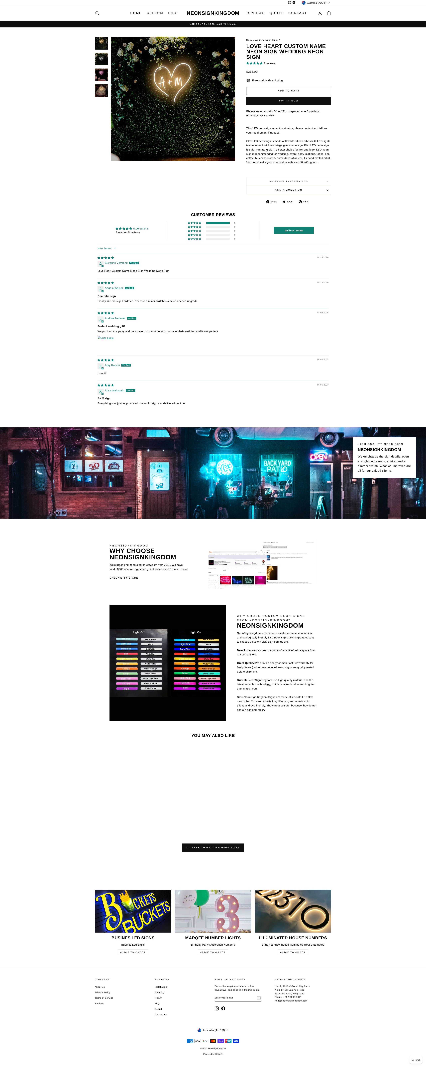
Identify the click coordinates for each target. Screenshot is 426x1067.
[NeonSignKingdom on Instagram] (217, 1008)
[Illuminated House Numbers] (293, 911)
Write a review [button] (294, 230)
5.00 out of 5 (141, 228)
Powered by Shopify (213, 1054)
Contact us (161, 1014)
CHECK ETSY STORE (123, 577)
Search (159, 1009)
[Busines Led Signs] (133, 911)
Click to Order (133, 952)
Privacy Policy (102, 992)
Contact (297, 13)
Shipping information (288, 181)
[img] (106, 257)
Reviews (256, 13)
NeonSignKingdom (213, 13)
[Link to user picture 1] (105, 344)
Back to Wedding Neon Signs (215, 847)
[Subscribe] (259, 998)
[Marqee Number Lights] (213, 911)
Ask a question (288, 190)
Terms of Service (104, 998)
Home (136, 13)
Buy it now (289, 100)
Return (158, 998)
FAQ (157, 1003)
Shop (173, 13)
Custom (155, 13)
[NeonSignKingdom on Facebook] (223, 1008)
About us (100, 987)
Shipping (160, 992)
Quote (276, 13)
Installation (161, 987)
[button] (254, 63)
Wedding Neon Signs (266, 40)
